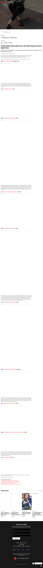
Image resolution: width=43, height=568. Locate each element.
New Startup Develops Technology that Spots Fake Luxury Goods (10, 482)
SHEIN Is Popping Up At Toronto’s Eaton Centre (26, 514)
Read (25, 542)
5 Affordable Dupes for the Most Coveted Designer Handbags (9, 480)
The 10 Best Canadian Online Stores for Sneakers (8, 483)
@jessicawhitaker (11, 477)
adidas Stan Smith (7, 457)
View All (40, 490)
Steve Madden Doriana (8, 89)
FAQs (23, 546)
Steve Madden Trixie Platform (9, 403)
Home (18, 542)
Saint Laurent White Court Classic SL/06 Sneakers (13, 432)
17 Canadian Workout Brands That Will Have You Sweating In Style (37, 514)
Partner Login (27, 546)
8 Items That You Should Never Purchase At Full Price (16, 514)
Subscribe (16, 538)
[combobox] (18, 533)
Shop (20, 544)
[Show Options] (26, 533)
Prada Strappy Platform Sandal (9, 369)
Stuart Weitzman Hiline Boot (9, 228)
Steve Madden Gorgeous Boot (9, 302)
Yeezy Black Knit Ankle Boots (9, 118)
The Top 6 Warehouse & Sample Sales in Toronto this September (10, 481)
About (14, 546)
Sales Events (21, 542)
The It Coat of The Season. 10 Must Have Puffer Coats (5, 514)
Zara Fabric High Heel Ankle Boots (10, 192)
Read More (2, 516)
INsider (23, 544)
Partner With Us (19, 546)
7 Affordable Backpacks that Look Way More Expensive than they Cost (11, 484)
